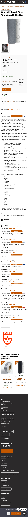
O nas (3, 507)
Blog (3, 497)
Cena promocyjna (6, 57)
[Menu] (1, 2)
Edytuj (8, 513)
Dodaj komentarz (5, 326)
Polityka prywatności (6, 489)
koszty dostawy (15, 59)
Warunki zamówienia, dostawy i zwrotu (10, 474)
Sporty (3, 6)
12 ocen (17, 109)
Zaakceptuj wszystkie (16, 513)
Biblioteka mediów (6, 504)
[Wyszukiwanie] (18, 2)
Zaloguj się (4, 482)
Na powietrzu (10, 6)
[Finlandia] (26, 2)
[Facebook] (2, 446)
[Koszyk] (23, 2)
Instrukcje (4, 467)
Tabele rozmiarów (5, 500)
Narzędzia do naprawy (19, 6)
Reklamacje (4, 463)
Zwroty (3, 460)
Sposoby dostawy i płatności (8, 470)
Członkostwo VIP (5, 485)
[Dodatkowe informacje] (2, 62)
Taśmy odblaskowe (6, 9)
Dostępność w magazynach (7, 98)
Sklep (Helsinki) (6, 78)
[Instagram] (5, 446)
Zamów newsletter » (7, 451)
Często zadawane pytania (7, 431)
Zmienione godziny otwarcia (8, 414)
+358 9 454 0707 (7, 421)
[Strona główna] (10, 2)
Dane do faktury (5, 438)
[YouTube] (8, 446)
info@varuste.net (5, 423)
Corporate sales (5, 435)
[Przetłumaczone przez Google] (6, 116)
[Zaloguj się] (20, 2)
